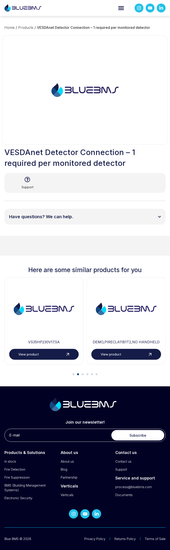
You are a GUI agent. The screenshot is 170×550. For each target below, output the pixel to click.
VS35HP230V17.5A (44, 342)
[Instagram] (139, 8)
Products (25, 27)
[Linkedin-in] (161, 8)
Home (9, 27)
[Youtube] (150, 8)
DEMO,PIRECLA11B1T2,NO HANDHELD (126, 342)
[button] (121, 8)
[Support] (27, 179)
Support (27, 187)
